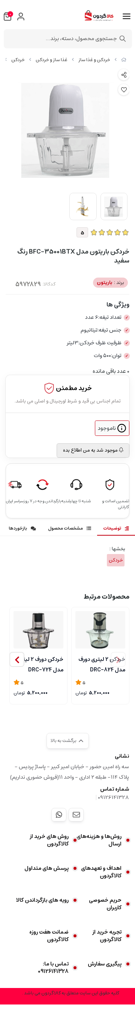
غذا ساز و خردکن (52, 60)
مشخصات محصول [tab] (65, 528)
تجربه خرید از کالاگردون (107, 935)
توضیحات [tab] (112, 528)
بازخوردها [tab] (18, 528)
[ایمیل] (76, 814)
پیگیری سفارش (105, 964)
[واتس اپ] (58, 814)
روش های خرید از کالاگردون (49, 840)
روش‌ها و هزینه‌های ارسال (99, 840)
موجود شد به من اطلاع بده (91, 450)
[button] (16, 659)
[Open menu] (126, 16)
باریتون (110, 282)
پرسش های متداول (46, 868)
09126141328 (113, 797)
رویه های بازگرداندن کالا (42, 900)
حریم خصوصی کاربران (105, 903)
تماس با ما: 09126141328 (53, 967)
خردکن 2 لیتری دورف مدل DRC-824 (101, 664)
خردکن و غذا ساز (94, 60)
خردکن (18, 60)
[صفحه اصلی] (123, 60)
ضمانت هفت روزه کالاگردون (49, 935)
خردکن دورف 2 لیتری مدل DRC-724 (39, 664)
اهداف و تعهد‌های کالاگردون (101, 872)
